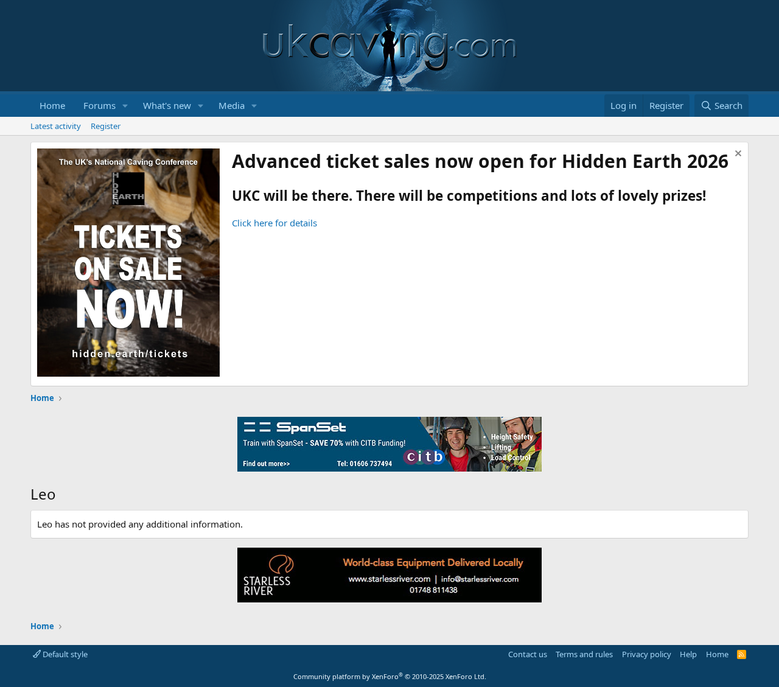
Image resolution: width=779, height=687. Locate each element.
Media (231, 105)
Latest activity (55, 125)
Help (688, 654)
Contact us (527, 654)
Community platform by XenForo (389, 676)
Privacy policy (646, 654)
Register (106, 125)
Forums (99, 105)
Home (52, 105)
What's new (167, 105)
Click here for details (274, 223)
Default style (64, 654)
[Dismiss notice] (737, 154)
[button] (125, 105)
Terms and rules (584, 654)
